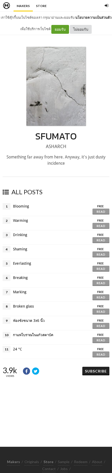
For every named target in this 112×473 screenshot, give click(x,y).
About (97, 461)
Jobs (64, 469)
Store (41, 6)
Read (101, 211)
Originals (31, 461)
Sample (64, 461)
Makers (23, 6)
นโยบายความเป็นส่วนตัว (93, 17)
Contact (49, 469)
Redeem (81, 461)
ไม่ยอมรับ (80, 29)
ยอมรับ (60, 29)
